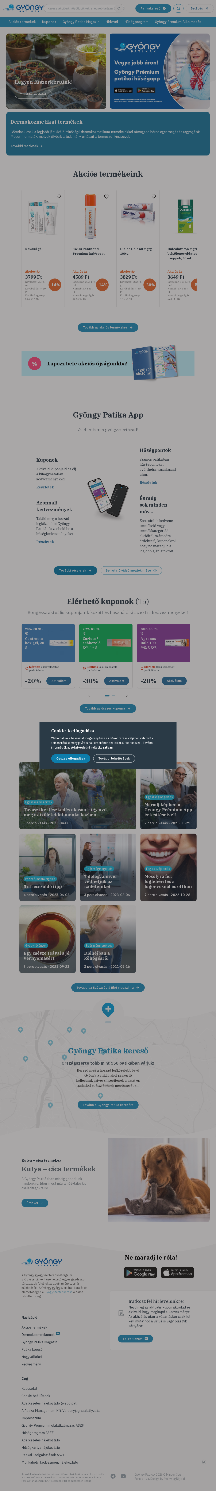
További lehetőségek (114, 758)
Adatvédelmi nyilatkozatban (92, 747)
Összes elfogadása (70, 758)
